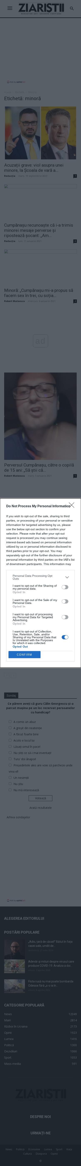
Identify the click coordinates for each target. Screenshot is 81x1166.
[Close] (73, 506)
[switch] (65, 587)
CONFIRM (24, 654)
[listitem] (40, 577)
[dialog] (40, 583)
